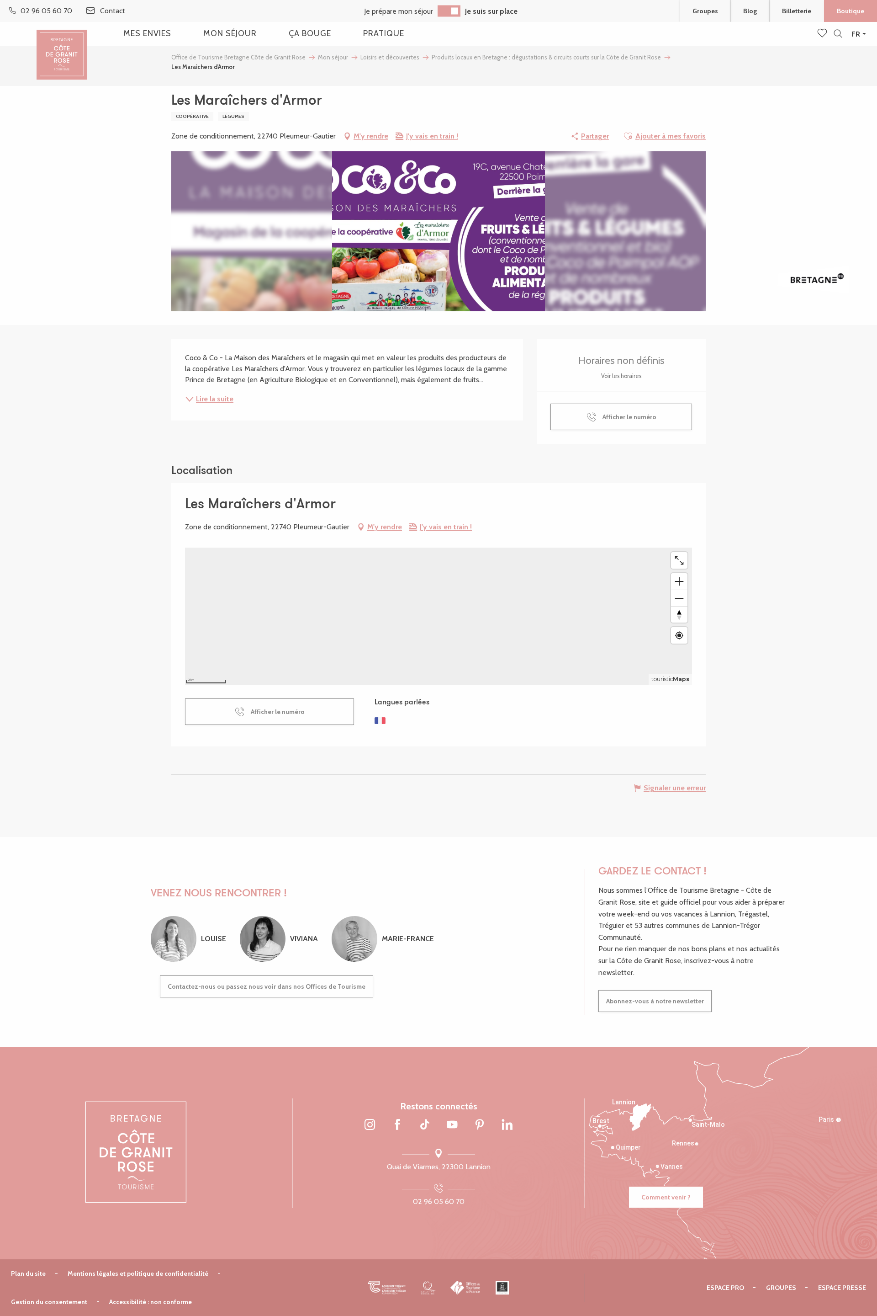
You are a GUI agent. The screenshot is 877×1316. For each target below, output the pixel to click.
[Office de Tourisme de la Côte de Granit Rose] (62, 47)
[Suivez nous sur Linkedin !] (507, 1125)
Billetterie (796, 11)
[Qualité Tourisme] (428, 1288)
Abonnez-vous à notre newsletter (655, 1001)
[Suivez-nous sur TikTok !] (424, 1125)
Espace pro (725, 1288)
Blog (750, 11)
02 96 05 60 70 (439, 1201)
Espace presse (842, 1288)
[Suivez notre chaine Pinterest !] (479, 1125)
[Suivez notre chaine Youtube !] (452, 1125)
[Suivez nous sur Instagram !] (370, 1125)
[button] (838, 34)
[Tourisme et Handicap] (502, 1288)
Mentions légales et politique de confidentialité (138, 1273)
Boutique (850, 11)
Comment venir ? (666, 1197)
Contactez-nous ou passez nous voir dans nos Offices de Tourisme (266, 986)
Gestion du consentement (49, 1302)
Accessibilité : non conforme (150, 1302)
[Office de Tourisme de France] (465, 1288)
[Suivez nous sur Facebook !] (397, 1125)
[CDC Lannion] (387, 1288)
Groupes (705, 11)
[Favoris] (823, 34)
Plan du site (28, 1273)
